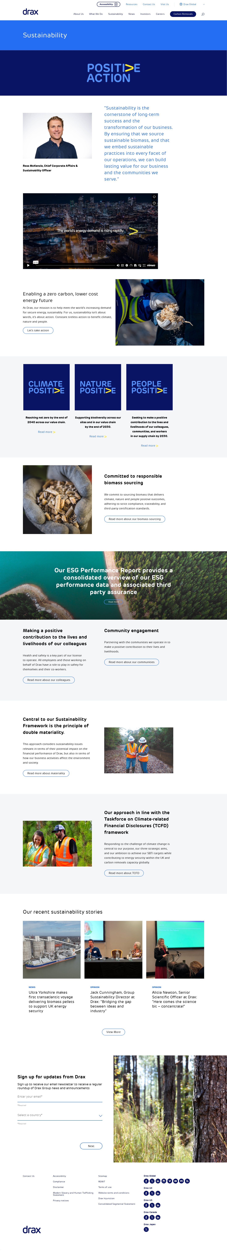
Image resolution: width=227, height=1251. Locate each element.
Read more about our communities (132, 662)
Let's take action (38, 330)
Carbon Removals (183, 14)
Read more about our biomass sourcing (135, 519)
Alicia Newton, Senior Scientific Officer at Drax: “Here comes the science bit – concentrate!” (174, 999)
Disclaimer (58, 1187)
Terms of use (104, 1187)
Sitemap (102, 1176)
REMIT (101, 1181)
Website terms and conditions (113, 1193)
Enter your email (29, 1097)
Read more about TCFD (124, 873)
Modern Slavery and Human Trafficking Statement (73, 1194)
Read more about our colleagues (48, 680)
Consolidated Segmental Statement (116, 1204)
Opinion (94, 987)
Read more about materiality (46, 773)
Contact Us (28, 1176)
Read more (45, 432)
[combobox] (59, 1118)
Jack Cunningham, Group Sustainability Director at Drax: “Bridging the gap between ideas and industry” (112, 1001)
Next (91, 1146)
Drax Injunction (106, 1198)
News (32, 987)
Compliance (59, 1181)
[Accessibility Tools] (108, 4)
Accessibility (59, 1176)
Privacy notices (61, 1200)
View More (113, 1032)
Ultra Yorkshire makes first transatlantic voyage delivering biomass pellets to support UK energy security (51, 1001)
